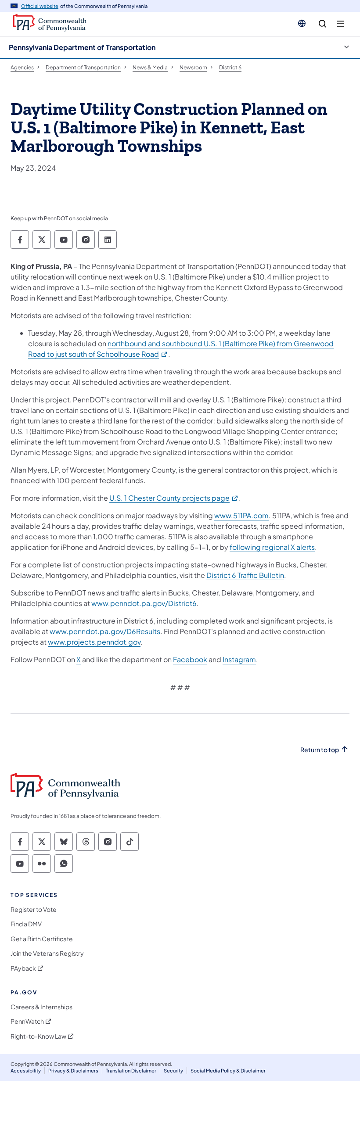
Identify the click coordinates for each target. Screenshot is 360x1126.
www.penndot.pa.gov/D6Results (105, 631)
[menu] (340, 23)
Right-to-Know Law (38, 1036)
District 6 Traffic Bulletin (245, 575)
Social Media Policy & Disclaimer (228, 1070)
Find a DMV (26, 924)
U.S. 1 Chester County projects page (174, 497)
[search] (322, 23)
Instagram (239, 659)
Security (173, 1070)
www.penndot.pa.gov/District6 (144, 603)
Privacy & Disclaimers (73, 1070)
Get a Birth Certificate (42, 939)
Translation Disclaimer (131, 1070)
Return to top (319, 749)
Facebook (190, 659)
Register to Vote (34, 909)
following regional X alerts (272, 547)
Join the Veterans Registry (47, 953)
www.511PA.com (241, 515)
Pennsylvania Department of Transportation (82, 47)
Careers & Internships (41, 1007)
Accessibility (26, 1070)
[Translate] (302, 23)
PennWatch (27, 1021)
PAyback (23, 968)
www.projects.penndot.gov (94, 641)
